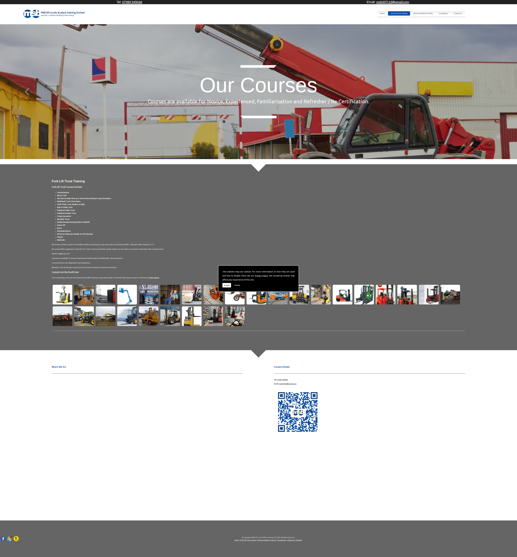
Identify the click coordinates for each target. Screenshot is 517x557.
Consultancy (443, 13)
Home (382, 13)
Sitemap (299, 540)
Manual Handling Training (423, 13)
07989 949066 (132, 2)
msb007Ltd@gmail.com (392, 2)
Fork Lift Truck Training (399, 13)
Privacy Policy (261, 276)
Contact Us (458, 13)
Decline (237, 285)
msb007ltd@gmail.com (287, 384)
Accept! (227, 285)
